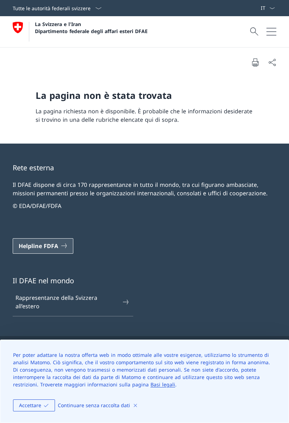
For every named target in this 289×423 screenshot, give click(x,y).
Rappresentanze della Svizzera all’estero (56, 302)
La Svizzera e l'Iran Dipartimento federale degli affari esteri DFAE (91, 27)
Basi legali (162, 384)
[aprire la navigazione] (271, 32)
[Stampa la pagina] (255, 62)
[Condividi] (272, 62)
